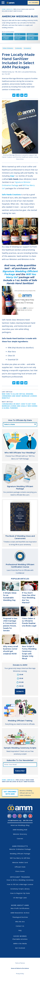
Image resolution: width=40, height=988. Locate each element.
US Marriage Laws (20, 898)
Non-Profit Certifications (20, 908)
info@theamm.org (14, 820)
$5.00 (21, 678)
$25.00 (21, 686)
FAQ (20, 930)
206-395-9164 (27, 820)
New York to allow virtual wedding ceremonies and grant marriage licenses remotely (19, 396)
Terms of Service (20, 963)
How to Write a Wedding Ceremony (20, 880)
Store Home (20, 871)
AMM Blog (9, 9)
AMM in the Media (20, 943)
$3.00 (21, 674)
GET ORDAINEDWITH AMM (10, 793)
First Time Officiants (30, 38)
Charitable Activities (20, 939)
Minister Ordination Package (20, 849)
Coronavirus (27, 48)
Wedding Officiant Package (20, 854)
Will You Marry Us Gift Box (20, 858)
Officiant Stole (20, 867)
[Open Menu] (3, 3)
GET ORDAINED (33, 2)
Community (31, 34)
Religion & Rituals (18, 38)
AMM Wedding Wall (20, 830)
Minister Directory (20, 834)
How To (17, 34)
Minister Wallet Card (20, 862)
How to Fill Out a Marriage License (20, 884)
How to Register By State (20, 893)
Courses (20, 838)
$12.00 (21, 682)
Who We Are (20, 922)
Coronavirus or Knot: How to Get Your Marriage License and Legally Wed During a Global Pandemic (19, 406)
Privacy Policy (20, 973)
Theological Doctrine (20, 917)
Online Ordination (8, 48)
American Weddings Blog (20, 825)
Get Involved (20, 948)
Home (3, 9)
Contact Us (20, 926)
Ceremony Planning (6, 38)
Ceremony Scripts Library (20, 889)
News (4, 34)
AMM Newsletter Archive (20, 913)
